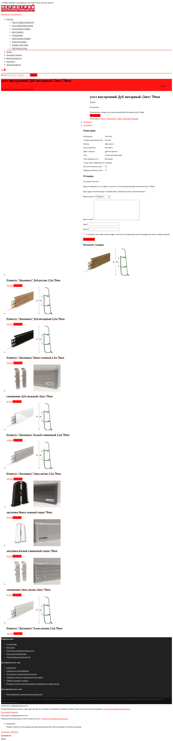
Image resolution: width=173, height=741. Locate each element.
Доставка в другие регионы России (21, 674)
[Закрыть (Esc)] (2, 735)
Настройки (6, 712)
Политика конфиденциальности (20, 650)
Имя (85, 224)
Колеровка (11, 667)
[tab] (89, 108)
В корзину (95, 115)
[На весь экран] (7, 735)
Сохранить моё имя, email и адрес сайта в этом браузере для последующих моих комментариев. (128, 234)
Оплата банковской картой (18, 657)
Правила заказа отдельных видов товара (24, 677)
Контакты (10, 61)
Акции (9, 52)
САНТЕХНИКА (17, 35)
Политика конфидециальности (117, 709)
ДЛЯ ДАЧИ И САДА (19, 48)
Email (86, 229)
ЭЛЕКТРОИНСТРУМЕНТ (21, 38)
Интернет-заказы (14, 55)
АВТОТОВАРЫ (17, 32)
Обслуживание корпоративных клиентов (24, 694)
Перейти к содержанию (11, 14)
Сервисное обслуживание (17, 671)
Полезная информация (16, 654)
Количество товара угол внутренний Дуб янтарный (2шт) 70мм (117, 112)
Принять (14, 712)
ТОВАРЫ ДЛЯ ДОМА (20, 45)
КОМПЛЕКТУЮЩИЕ (130, 118)
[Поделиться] (5, 735)
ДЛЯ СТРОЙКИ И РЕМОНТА (23, 22)
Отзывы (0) (87, 125)
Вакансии (10, 647)
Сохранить (6, 732)
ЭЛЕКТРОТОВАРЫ (19, 42)
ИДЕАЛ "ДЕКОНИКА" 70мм (111, 118)
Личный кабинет (13, 65)
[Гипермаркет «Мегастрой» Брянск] (18, 11)
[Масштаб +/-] (10, 735)
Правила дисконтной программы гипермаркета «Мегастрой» (32, 684)
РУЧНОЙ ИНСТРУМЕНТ (21, 29)
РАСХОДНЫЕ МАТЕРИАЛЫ (22, 25)
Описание (87, 122)
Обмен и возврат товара (17, 680)
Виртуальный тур (14, 58)
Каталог (9, 19)
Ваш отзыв (88, 219)
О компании (11, 644)
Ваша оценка (89, 196)
